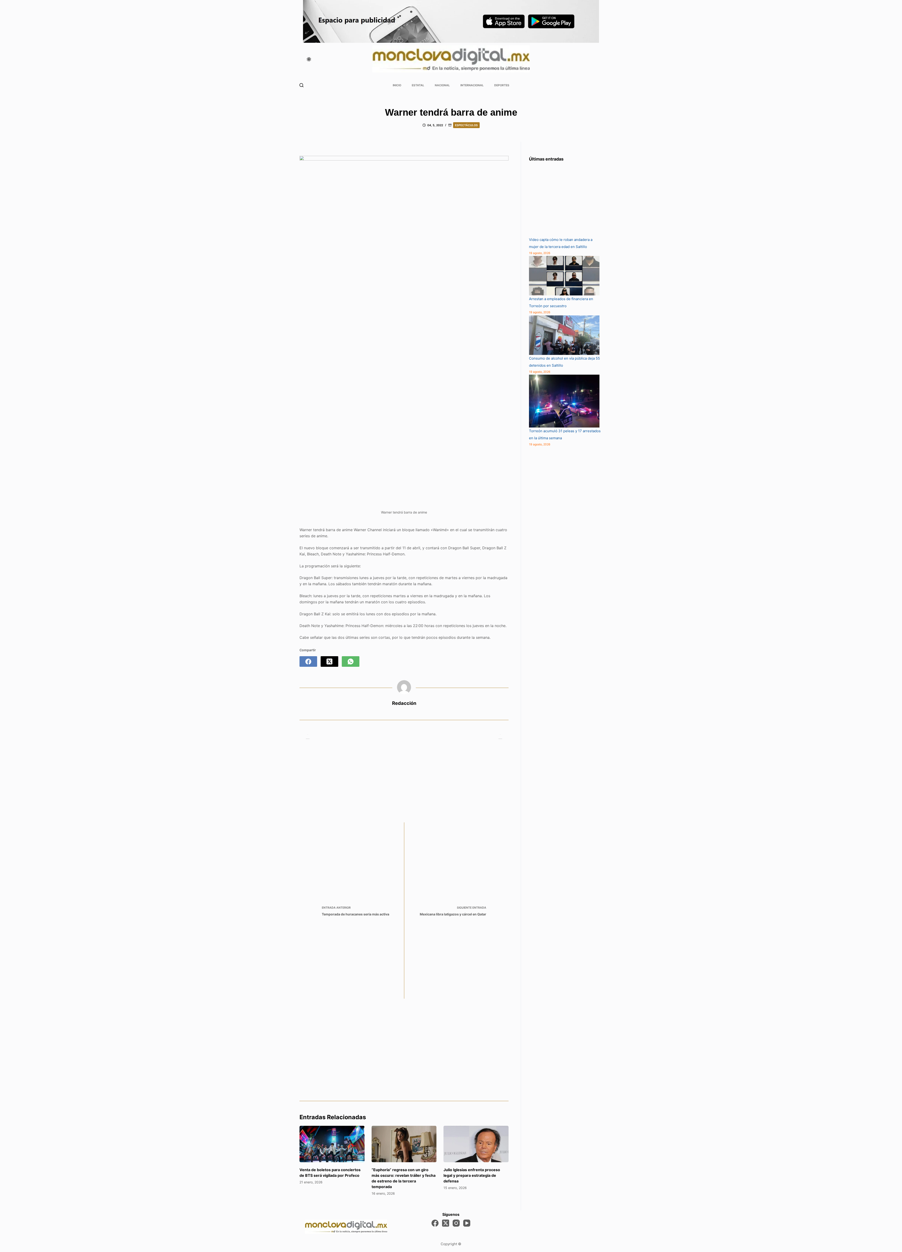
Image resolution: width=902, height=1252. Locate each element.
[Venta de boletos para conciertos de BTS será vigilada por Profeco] (332, 1144)
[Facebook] (308, 661)
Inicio (397, 85)
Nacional (442, 85)
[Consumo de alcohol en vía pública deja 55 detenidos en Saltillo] (564, 335)
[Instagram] (456, 1223)
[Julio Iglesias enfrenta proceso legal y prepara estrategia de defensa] (476, 1144)
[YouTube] (466, 1223)
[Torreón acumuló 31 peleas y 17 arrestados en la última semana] (564, 401)
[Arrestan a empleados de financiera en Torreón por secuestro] (564, 275)
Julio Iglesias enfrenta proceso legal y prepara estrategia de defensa (471, 1175)
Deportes (501, 85)
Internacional (472, 85)
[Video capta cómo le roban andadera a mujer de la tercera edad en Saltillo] (564, 201)
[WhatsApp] (350, 661)
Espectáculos (466, 125)
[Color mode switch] (309, 59)
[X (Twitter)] (329, 661)
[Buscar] (301, 85)
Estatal (418, 85)
